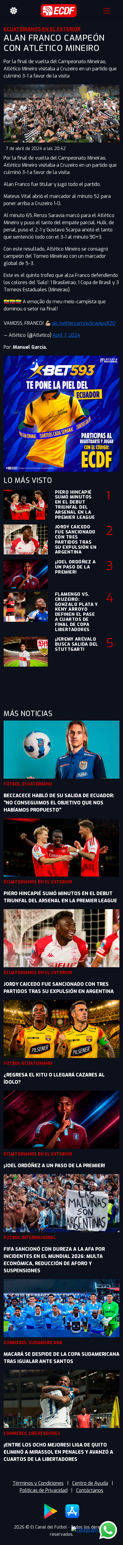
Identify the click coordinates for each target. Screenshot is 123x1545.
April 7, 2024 (66, 335)
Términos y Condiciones (38, 1483)
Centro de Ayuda (90, 1483)
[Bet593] (61, 413)
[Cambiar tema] (13, 10)
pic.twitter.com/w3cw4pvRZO (84, 323)
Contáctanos (89, 1490)
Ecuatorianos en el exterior (42, 29)
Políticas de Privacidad (43, 1490)
